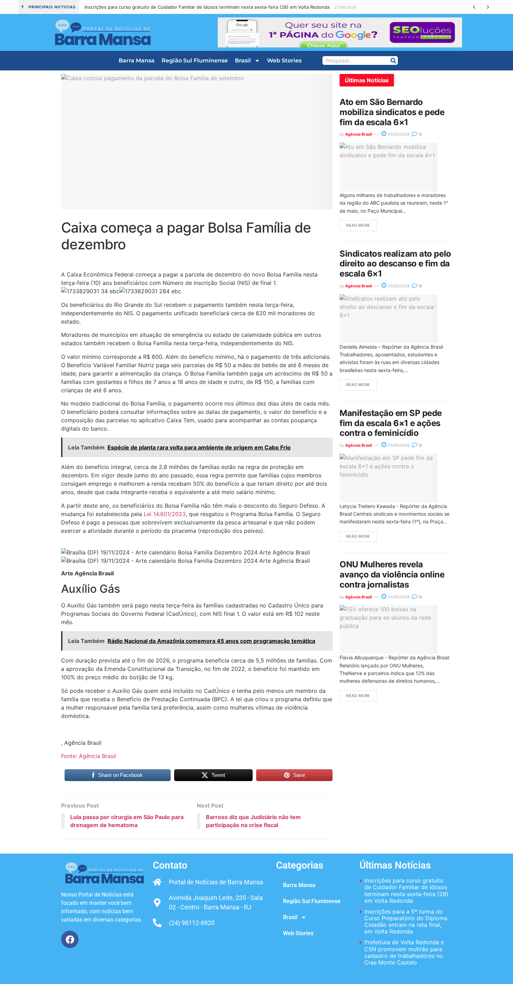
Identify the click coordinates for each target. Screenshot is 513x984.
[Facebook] (70, 939)
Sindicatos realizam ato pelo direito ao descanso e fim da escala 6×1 (395, 264)
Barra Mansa (137, 60)
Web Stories (284, 60)
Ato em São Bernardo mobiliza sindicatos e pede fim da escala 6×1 (392, 112)
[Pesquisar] (393, 60)
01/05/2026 (398, 134)
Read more (358, 225)
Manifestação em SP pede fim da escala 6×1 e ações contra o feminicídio (391, 423)
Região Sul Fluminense (195, 60)
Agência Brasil (358, 134)
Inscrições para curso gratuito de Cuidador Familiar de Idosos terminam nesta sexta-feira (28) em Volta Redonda (206, 7)
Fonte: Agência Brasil (88, 755)
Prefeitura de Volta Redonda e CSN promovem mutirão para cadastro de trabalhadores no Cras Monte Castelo (404, 952)
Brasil (243, 60)
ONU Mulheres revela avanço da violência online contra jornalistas (392, 574)
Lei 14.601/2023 (165, 513)
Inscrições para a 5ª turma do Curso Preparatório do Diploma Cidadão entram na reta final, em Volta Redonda (405, 921)
